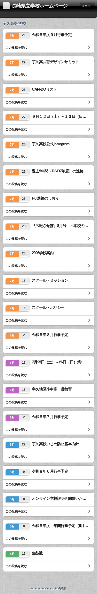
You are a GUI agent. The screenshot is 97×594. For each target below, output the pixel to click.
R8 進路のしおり (45, 198)
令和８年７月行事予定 (50, 416)
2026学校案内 (43, 252)
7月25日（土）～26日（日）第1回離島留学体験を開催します (60, 362)
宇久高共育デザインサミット (55, 61)
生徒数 (37, 553)
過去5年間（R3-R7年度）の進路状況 (60, 170)
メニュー (87, 6)
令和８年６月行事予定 (50, 471)
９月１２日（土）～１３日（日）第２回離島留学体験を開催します (60, 116)
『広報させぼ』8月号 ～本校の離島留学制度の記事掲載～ (60, 225)
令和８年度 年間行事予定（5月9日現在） (60, 525)
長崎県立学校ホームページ (40, 6)
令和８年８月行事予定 (50, 334)
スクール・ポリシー (48, 307)
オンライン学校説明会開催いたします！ (60, 498)
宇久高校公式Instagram (50, 143)
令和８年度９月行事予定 (52, 34)
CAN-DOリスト (44, 89)
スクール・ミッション (50, 280)
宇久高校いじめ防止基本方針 (55, 443)
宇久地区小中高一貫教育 (52, 389)
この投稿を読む (16, 47)
